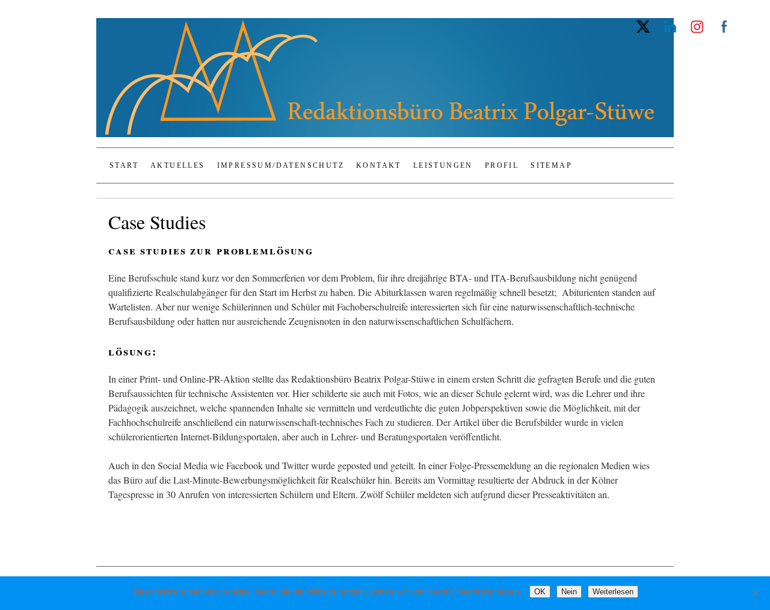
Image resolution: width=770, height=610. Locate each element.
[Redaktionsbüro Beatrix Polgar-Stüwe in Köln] (385, 82)
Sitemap (551, 165)
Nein (569, 591)
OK (540, 591)
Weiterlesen (613, 591)
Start (123, 165)
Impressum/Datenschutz (280, 165)
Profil (502, 165)
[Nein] (755, 593)
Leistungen (443, 165)
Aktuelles (177, 165)
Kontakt (378, 165)
